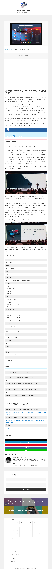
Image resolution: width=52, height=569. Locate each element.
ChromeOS (10, 57)
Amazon (33, 55)
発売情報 (27, 55)
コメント (8, 482)
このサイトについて (15, 554)
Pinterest (26, 445)
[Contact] (8, 460)
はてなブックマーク (26, 442)
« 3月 (17, 541)
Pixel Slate (20, 57)
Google (15, 57)
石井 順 (21, 55)
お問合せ (13, 561)
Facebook (26, 447)
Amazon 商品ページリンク (15, 136)
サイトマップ (14, 558)
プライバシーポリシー (15, 551)
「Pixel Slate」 (12, 134)
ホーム (12, 547)
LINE (26, 450)
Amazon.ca (37, 55)
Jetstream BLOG (24, 10)
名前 (6, 477)
